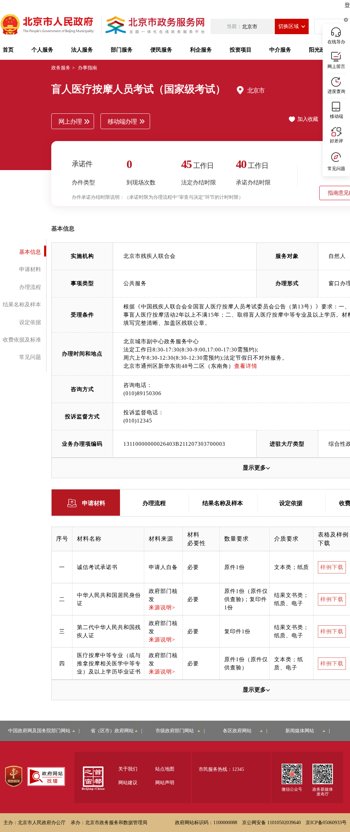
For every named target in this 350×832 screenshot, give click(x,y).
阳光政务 (320, 50)
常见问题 (30, 357)
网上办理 (70, 121)
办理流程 (30, 287)
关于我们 (127, 769)
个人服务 (42, 50)
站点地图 (164, 769)
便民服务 (161, 50)
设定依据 (30, 322)
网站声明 (164, 782)
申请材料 (30, 269)
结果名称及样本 (22, 304)
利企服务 (201, 50)
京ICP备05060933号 (326, 822)
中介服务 (280, 50)
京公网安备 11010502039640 (271, 822)
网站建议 (127, 782)
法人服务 (82, 50)
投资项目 (241, 50)
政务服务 (60, 67)
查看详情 (245, 366)
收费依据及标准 (22, 340)
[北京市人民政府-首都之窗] (48, 25)
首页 (8, 50)
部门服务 (122, 50)
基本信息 (30, 252)
